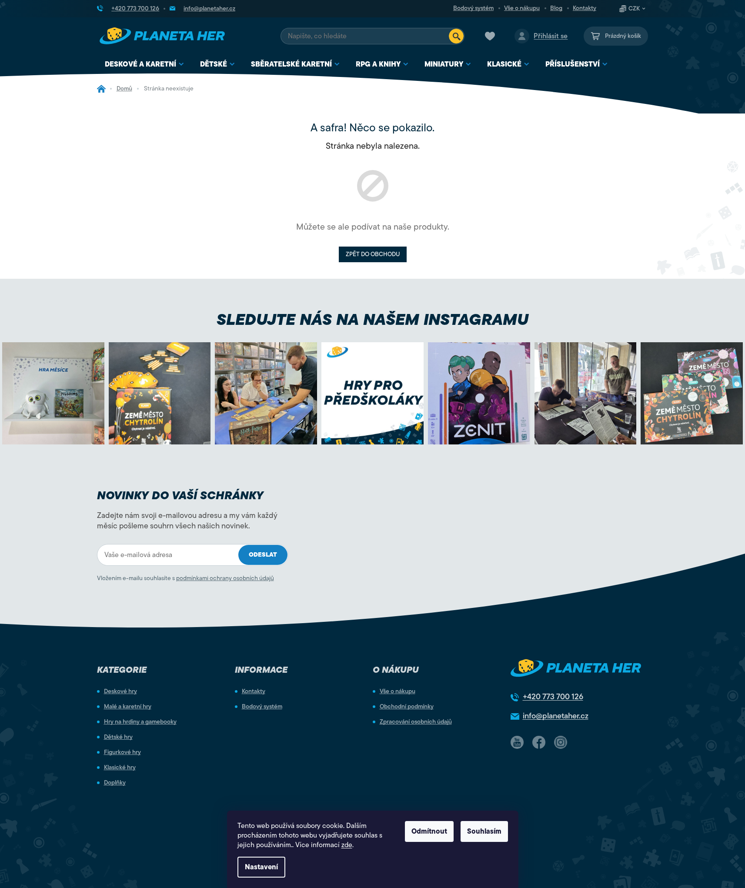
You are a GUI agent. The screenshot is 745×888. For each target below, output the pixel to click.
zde (346, 845)
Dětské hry (118, 737)
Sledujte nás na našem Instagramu (372, 319)
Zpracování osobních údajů (416, 722)
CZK (634, 8)
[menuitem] (144, 64)
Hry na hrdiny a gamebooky (140, 722)
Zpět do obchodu (373, 254)
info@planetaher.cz (555, 715)
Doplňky (115, 783)
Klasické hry (120, 767)
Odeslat (263, 555)
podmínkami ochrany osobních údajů (225, 578)
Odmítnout (429, 831)
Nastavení (261, 867)
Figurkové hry (122, 752)
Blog (556, 8)
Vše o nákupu (522, 8)
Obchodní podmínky (407, 706)
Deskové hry (120, 691)
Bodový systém (473, 8)
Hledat (456, 36)
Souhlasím (484, 831)
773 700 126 (553, 696)
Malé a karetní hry (127, 706)
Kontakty (584, 8)
